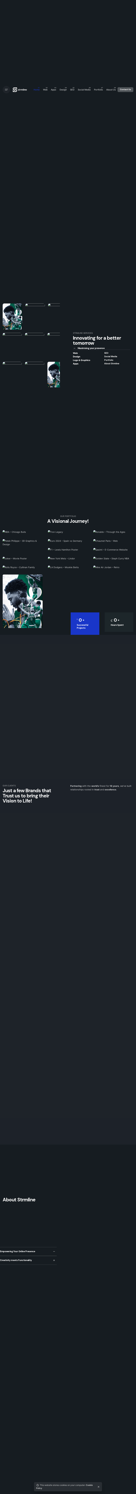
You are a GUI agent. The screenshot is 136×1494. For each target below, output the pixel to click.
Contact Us (125, 89)
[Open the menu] (6, 89)
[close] (98, 1486)
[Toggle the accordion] (74, 348)
